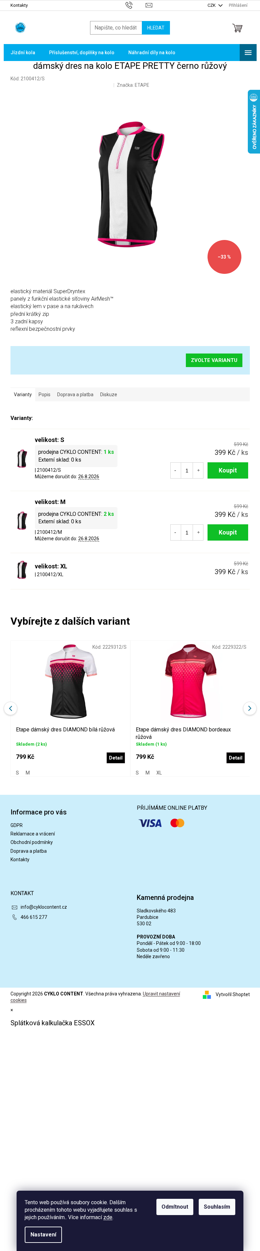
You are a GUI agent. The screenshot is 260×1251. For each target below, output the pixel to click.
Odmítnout (174, 1207)
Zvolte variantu (214, 360)
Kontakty (19, 5)
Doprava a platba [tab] (75, 394)
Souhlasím (217, 1207)
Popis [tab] (44, 394)
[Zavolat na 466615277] (136, 4)
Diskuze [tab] (108, 394)
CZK (212, 5)
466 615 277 (34, 917)
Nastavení (43, 1234)
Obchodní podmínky (31, 842)
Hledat (156, 28)
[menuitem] (23, 52)
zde (107, 1217)
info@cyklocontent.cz (44, 907)
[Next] (250, 708)
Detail (116, 758)
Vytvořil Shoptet (233, 994)
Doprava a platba (28, 851)
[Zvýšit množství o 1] (198, 470)
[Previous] (10, 708)
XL (159, 772)
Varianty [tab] (23, 394)
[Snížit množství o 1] (175, 470)
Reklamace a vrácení (32, 833)
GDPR (16, 825)
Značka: (133, 85)
